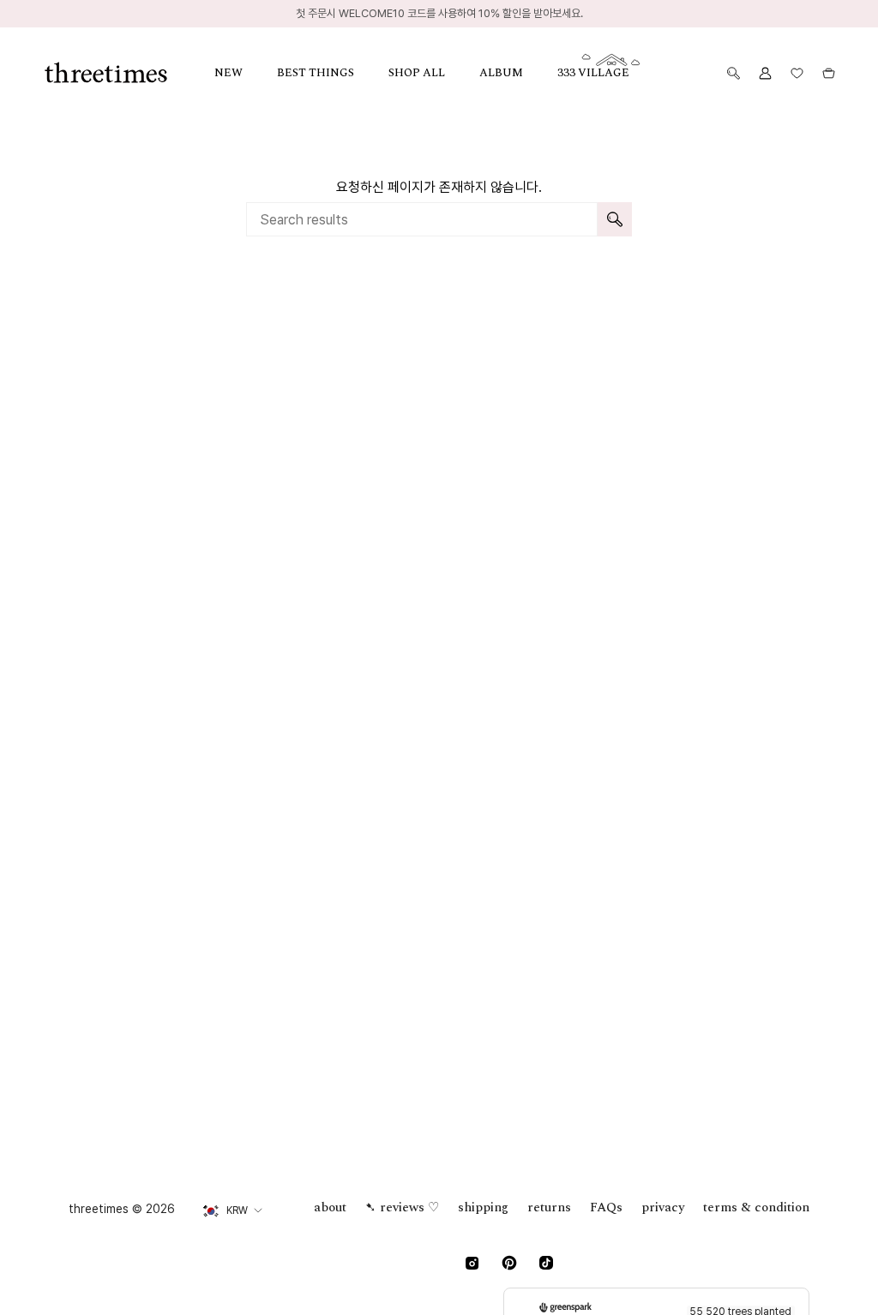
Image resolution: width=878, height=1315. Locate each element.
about (330, 1207)
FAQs (606, 1207)
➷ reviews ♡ (402, 1207)
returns (549, 1207)
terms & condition (756, 1207)
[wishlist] (797, 73)
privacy (662, 1207)
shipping (483, 1207)
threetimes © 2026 (122, 1209)
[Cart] (829, 73)
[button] (245, 73)
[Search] (615, 219)
